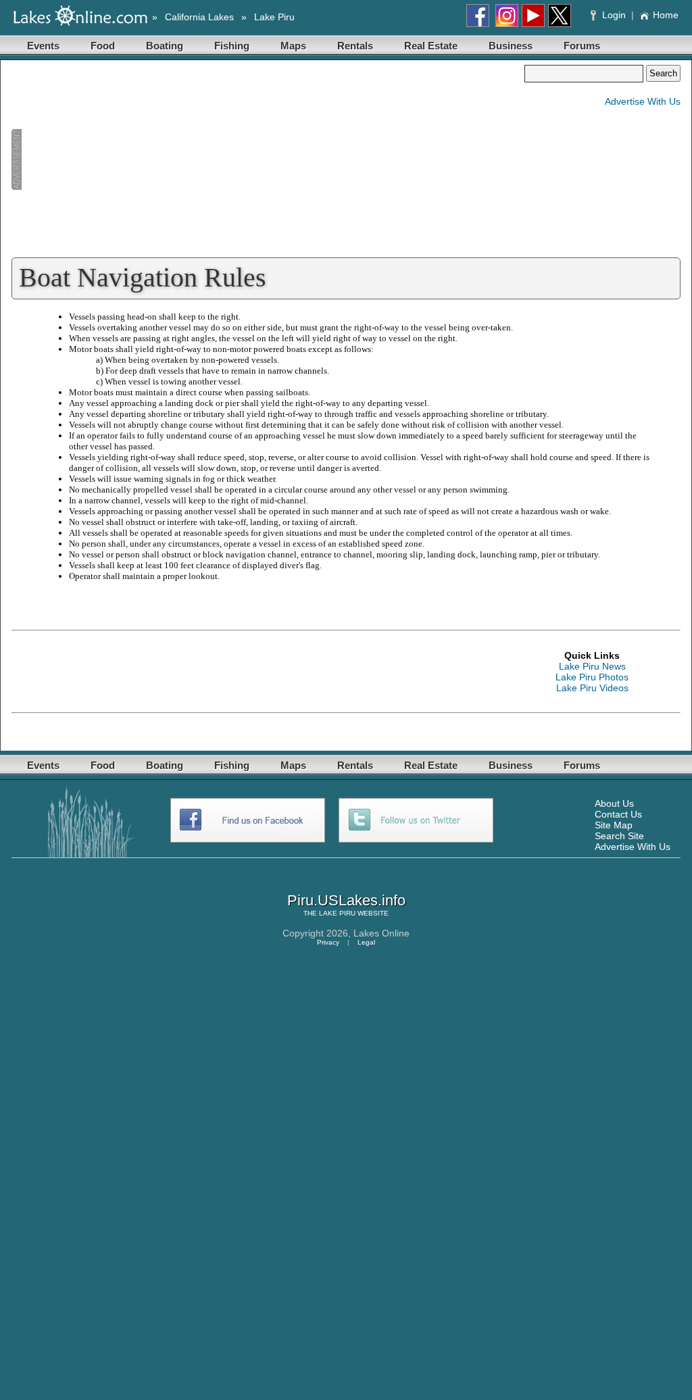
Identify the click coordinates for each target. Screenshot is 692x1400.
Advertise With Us (643, 101)
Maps (293, 45)
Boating (164, 45)
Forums (582, 45)
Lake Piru (274, 16)
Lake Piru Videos (592, 687)
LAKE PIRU (337, 913)
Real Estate (431, 45)
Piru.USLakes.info (346, 900)
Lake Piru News (592, 666)
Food (103, 45)
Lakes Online (381, 933)
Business (511, 45)
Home (665, 14)
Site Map (614, 825)
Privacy (328, 942)
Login (613, 14)
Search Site (619, 835)
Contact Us (618, 814)
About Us (614, 803)
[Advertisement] (268, 159)
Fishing (231, 45)
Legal (366, 942)
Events (43, 45)
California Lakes (199, 16)
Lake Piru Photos (591, 677)
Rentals (355, 45)
